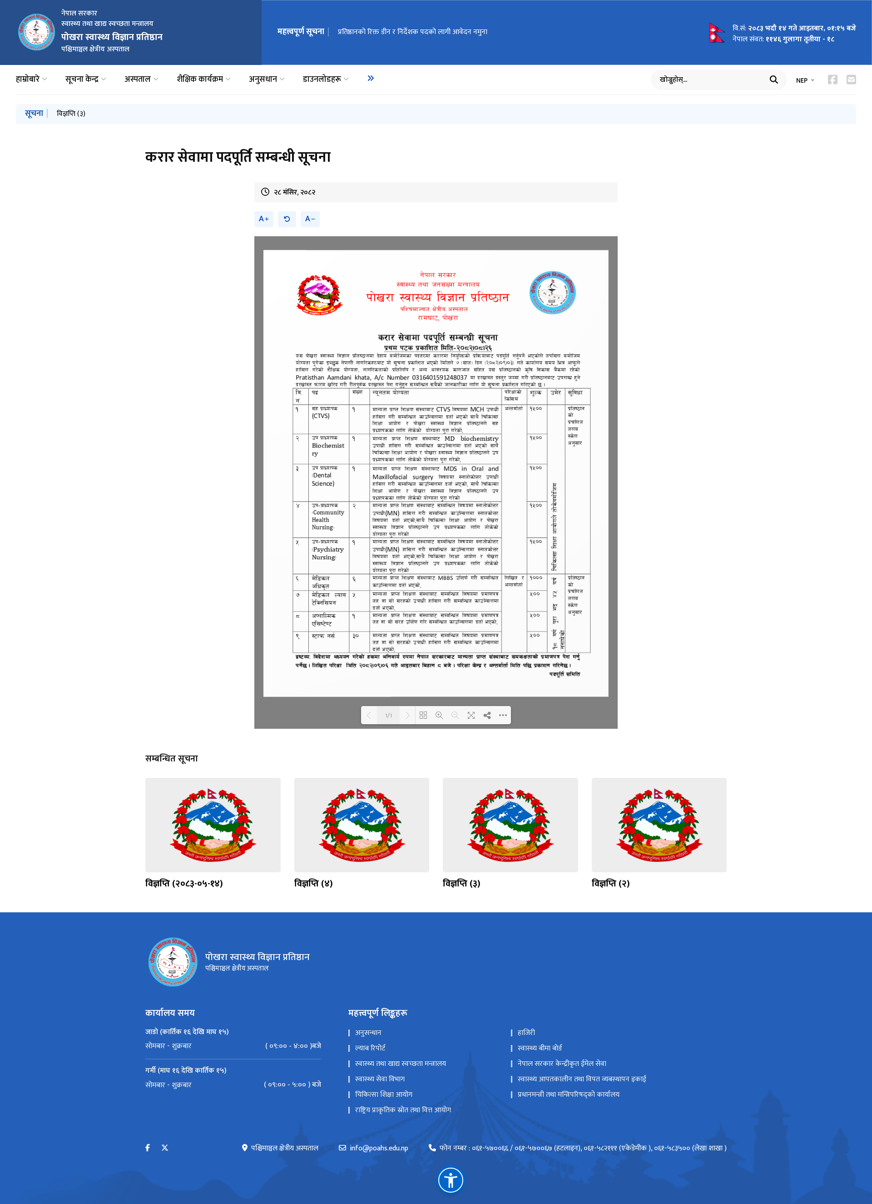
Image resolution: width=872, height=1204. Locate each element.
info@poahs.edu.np (379, 1148)
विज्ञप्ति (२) (611, 883)
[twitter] (164, 1148)
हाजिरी (526, 1033)
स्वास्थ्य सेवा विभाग (380, 1079)
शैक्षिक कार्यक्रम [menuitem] (200, 80)
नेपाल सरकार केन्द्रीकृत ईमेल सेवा (562, 1064)
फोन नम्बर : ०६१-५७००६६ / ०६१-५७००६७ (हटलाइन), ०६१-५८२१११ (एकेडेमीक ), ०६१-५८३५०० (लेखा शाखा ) (583, 1148)
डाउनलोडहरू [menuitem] (322, 80)
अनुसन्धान (368, 1033)
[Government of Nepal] (36, 32)
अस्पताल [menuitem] (137, 80)
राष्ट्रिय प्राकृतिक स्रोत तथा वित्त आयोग (403, 1110)
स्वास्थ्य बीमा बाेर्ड (540, 1048)
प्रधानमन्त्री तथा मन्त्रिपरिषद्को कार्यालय (568, 1095)
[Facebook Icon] (832, 79)
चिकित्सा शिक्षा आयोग (383, 1095)
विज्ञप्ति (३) (71, 114)
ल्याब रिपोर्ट (370, 1048)
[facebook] (147, 1148)
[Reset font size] (287, 219)
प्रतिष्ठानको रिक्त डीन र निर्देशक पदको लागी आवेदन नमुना (412, 32)
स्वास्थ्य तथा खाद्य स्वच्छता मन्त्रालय (400, 1064)
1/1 (388, 715)
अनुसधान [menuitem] (263, 80)
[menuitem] (370, 78)
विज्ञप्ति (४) (313, 883)
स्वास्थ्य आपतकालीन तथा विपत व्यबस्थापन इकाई (582, 1079)
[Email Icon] (851, 79)
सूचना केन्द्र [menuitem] (82, 80)
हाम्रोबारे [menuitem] (28, 80)
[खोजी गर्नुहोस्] (774, 79)
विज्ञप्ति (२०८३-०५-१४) (184, 883)
